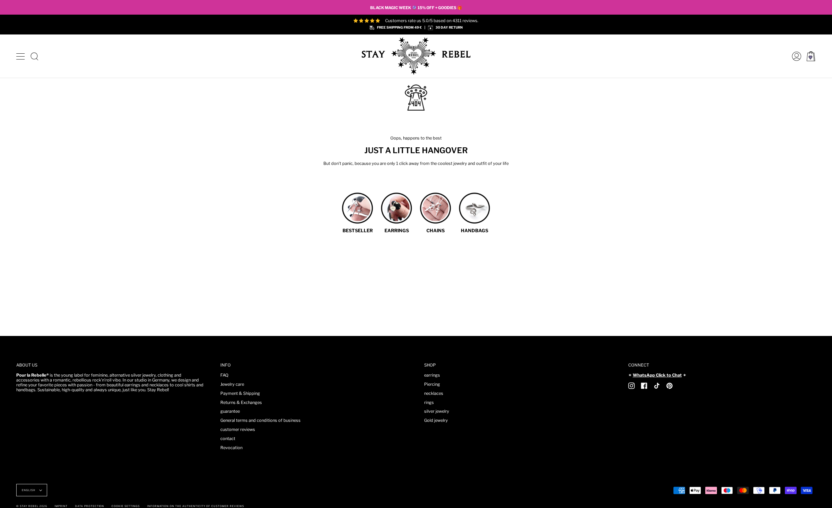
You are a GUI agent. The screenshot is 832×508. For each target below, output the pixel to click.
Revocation (231, 447)
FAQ (224, 375)
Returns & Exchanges (241, 402)
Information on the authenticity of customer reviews (195, 506)
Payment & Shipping (240, 393)
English (29, 490)
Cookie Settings (125, 506)
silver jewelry (436, 411)
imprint (61, 506)
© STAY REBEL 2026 (31, 506)
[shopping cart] (811, 56)
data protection (89, 506)
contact (227, 438)
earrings (432, 375)
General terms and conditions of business (260, 420)
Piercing (432, 384)
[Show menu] (21, 56)
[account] (795, 56)
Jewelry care (232, 384)
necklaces (433, 393)
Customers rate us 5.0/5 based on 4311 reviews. (431, 20)
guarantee (230, 411)
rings (429, 402)
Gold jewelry (436, 420)
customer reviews (237, 429)
